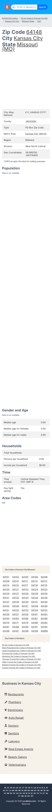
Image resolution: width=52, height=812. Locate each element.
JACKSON (30, 121)
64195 (44, 626)
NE (45, 790)
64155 (44, 610)
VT (19, 796)
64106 (34, 577)
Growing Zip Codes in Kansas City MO (18, 653)
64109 (6, 581)
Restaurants (16, 694)
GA (35, 788)
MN (25, 790)
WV (28, 796)
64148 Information (10, 18)
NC (38, 790)
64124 (34, 589)
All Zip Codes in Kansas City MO (15, 645)
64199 (34, 631)
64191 (34, 626)
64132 (15, 597)
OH (17, 793)
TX (41, 793)
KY (7, 790)
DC (26, 788)
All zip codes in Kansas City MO (34, 18)
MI (22, 790)
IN (47, 788)
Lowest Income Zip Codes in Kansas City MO (21, 668)
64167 (34, 618)
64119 (44, 585)
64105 (25, 577)
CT (23, 788)
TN (37, 793)
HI (37, 788)
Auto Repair (16, 717)
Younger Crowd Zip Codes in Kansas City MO (21, 659)
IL (44, 788)
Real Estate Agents (20, 749)
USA (39, 21)
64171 (15, 622)
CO (20, 788)
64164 (6, 618)
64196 (6, 631)
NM (8, 793)
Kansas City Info (12, 21)
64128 (25, 593)
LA (10, 790)
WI (25, 796)
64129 (34, 593)
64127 (15, 593)
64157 (15, 614)
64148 (34, 32)
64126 (6, 593)
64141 (34, 601)
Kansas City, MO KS (35, 133)
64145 (6, 606)
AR (11, 788)
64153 (25, 610)
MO (28, 790)
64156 (6, 614)
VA (47, 793)
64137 (6, 601)
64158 (25, 614)
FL (32, 788)
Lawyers (14, 741)
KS (4, 790)
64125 (44, 589)
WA (22, 796)
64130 (44, 593)
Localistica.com (29, 801)
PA (27, 793)
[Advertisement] (26, 78)
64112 (34, 581)
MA (13, 790)
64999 (44, 631)
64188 (15, 626)
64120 (6, 589)
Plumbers (14, 702)
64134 (34, 597)
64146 (15, 606)
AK (5, 788)
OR (24, 793)
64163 (44, 614)
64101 (6, 577)
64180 (34, 622)
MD (16, 790)
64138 (15, 601)
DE (29, 788)
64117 (25, 585)
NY (14, 793)
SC (32, 793)
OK (20, 793)
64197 (15, 631)
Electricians (15, 710)
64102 (15, 577)
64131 (6, 597)
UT (44, 793)
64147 (25, 606)
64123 (25, 589)
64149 (44, 606)
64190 (25, 626)
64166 (25, 618)
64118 (34, 585)
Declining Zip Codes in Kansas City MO (18, 656)
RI (29, 793)
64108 (44, 577)
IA (40, 788)
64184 (44, 622)
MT (35, 790)
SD (35, 793)
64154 (34, 610)
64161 (34, 614)
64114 (6, 585)
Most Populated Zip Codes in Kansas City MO (21, 648)
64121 (15, 589)
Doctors (13, 725)
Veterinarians (17, 764)
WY (32, 796)
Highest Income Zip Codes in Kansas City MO (21, 665)
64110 (15, 581)
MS (32, 790)
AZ (14, 788)
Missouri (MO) (20, 46)
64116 (15, 585)
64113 (44, 581)
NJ (5, 793)
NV (11, 793)
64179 (25, 622)
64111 (25, 581)
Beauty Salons (17, 757)
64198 (25, 631)
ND (41, 790)
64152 (15, 610)
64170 (6, 622)
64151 (6, 610)
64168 (44, 618)
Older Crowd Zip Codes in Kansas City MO (20, 662)
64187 (6, 626)
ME (19, 790)
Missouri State (28, 21)
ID (42, 788)
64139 (25, 601)
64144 (44, 601)
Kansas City (28, 38)
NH (47, 790)
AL (8, 788)
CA (17, 788)
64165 (15, 618)
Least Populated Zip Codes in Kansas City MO (21, 651)
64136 (44, 597)
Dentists (13, 733)
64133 (25, 597)
